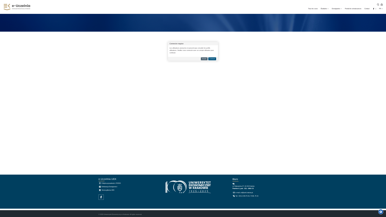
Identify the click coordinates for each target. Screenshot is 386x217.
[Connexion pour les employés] (381, 4)
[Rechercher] (378, 4)
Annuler (204, 58)
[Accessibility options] (380, 211)
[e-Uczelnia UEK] (17, 6)
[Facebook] (101, 197)
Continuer (212, 58)
